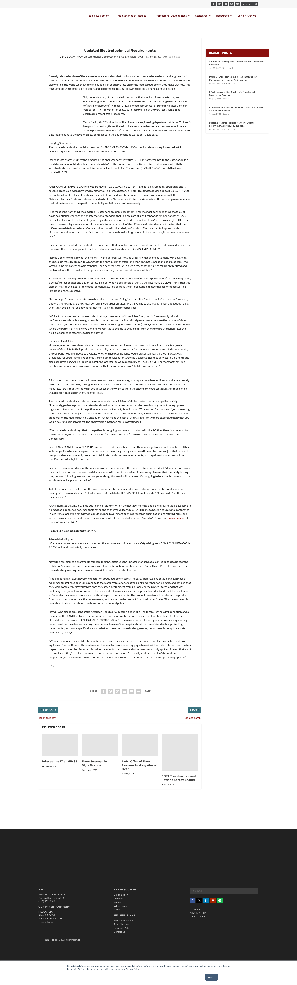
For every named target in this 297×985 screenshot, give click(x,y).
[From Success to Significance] (100, 745)
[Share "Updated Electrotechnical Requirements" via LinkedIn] (124, 691)
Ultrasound (227, 68)
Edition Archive (247, 15)
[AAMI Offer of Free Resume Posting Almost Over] (140, 745)
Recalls (225, 98)
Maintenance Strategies (132, 15)
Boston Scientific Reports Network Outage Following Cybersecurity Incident (231, 124)
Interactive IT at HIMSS (60, 761)
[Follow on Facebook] (192, 900)
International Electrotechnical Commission (110, 56)
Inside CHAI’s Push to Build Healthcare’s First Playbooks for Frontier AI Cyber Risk (233, 78)
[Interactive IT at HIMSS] (60, 745)
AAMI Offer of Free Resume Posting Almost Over (140, 765)
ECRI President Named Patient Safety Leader (179, 778)
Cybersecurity (228, 83)
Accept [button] (211, 977)
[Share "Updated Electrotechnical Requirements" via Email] (131, 691)
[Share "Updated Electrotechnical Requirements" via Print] (138, 691)
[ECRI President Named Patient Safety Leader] (180, 752)
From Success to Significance (94, 763)
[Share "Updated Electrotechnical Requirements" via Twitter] (110, 691)
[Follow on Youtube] (213, 900)
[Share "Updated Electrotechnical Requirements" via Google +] (117, 691)
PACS (140, 56)
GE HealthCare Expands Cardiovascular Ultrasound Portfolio (236, 63)
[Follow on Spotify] (220, 900)
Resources (222, 15)
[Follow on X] (199, 900)
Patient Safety (153, 56)
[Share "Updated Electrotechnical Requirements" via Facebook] (103, 691)
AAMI (80, 56)
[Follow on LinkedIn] (206, 900)
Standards (201, 15)
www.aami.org (177, 517)
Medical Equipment (97, 15)
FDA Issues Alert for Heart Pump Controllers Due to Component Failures (236, 109)
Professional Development (171, 15)
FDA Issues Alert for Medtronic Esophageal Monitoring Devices (232, 94)
